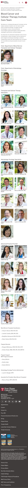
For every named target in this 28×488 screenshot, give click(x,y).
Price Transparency (6, 485)
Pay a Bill (3, 413)
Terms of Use (4, 462)
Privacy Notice (4, 468)
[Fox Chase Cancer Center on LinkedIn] (12, 401)
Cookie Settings (5, 474)
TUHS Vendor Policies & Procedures (10, 476)
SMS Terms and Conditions (7, 482)
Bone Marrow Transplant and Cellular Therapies (10, 9)
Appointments (4, 404)
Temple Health (4, 424)
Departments (12, 7)
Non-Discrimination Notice (7, 471)
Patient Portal (4, 421)
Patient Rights (4, 465)
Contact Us (3, 410)
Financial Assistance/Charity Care (9, 416)
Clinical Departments (20, 7)
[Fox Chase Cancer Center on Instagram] (9, 401)
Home (2, 7)
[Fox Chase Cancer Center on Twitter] (5, 401)
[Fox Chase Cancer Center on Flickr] (16, 401)
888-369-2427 (4, 394)
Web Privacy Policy (5, 479)
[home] (4, 3)
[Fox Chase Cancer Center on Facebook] (2, 401)
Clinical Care (6, 7)
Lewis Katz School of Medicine (8, 427)
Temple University (5, 429)
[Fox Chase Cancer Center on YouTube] (19, 401)
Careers (3, 407)
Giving (2, 418)
